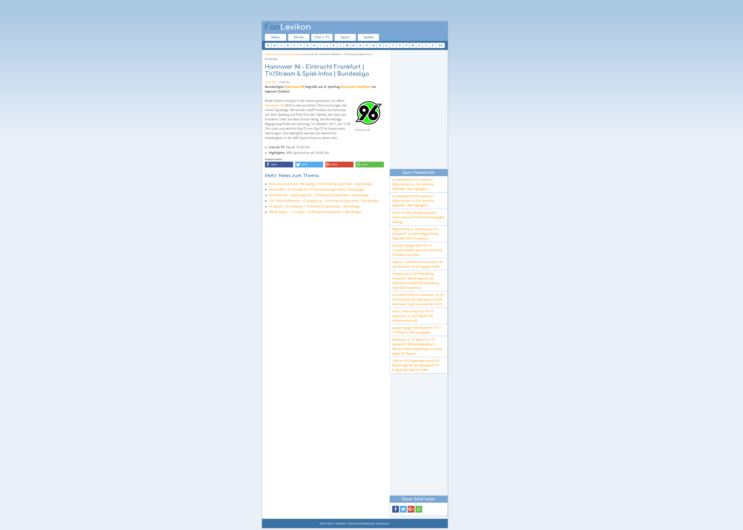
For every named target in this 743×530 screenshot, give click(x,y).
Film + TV (322, 37)
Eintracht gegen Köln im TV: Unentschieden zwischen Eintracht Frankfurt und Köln (417, 250)
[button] (279, 164)
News (275, 37)
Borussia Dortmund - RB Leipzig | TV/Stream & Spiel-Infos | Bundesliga (320, 184)
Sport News (293, 54)
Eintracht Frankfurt (356, 87)
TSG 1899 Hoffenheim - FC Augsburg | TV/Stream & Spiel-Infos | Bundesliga (323, 201)
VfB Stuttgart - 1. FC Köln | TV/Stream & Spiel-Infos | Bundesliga (315, 212)
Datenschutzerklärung (361, 523)
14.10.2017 (271, 82)
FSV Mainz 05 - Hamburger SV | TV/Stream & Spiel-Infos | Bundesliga (319, 195)
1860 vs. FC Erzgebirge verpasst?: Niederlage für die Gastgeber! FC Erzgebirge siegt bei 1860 (416, 365)
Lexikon (288, 27)
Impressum (382, 523)
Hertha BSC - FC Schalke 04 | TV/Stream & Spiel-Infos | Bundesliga (317, 189)
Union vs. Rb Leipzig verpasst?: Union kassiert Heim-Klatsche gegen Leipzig (418, 217)
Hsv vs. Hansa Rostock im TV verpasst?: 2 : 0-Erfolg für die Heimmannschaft (413, 316)
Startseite (270, 54)
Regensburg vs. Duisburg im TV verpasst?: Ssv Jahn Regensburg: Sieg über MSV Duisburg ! (415, 233)
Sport (345, 37)
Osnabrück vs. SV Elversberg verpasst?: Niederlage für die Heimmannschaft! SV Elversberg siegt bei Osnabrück (415, 281)
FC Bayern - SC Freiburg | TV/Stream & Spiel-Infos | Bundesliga (314, 206)
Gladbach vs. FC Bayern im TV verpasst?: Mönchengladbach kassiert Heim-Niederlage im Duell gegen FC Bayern (417, 346)
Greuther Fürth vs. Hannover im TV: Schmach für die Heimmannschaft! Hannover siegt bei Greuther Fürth (418, 299)
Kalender (340, 523)
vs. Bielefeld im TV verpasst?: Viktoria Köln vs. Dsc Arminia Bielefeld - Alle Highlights (413, 184)
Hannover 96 (294, 87)
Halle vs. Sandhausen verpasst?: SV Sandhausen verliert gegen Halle (417, 264)
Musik (299, 37)
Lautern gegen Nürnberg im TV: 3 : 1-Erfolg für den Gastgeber (417, 330)
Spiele (368, 37)
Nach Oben (326, 523)
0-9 (440, 45)
